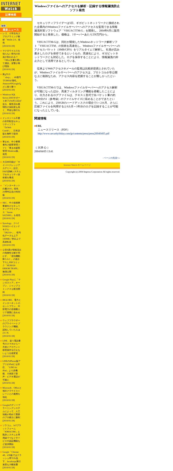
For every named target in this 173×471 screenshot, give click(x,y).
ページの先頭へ (111, 158)
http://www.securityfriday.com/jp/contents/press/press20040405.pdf (73, 133)
